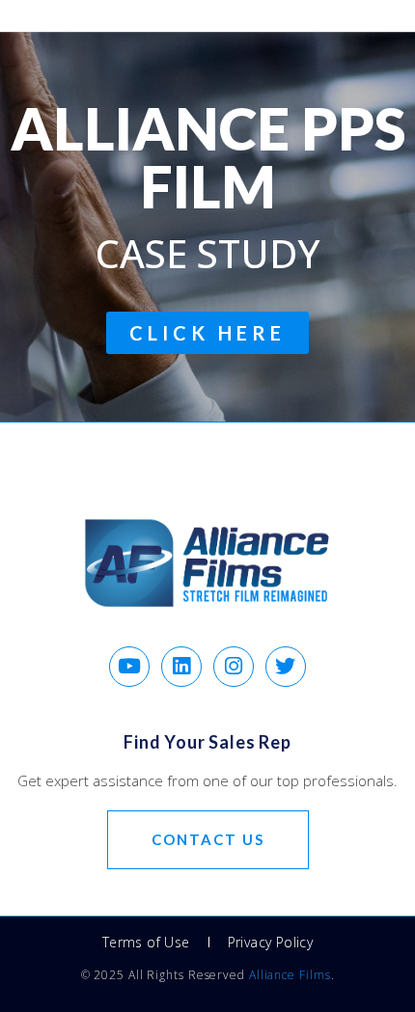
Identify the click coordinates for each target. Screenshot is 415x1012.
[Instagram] (233, 666)
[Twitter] (285, 666)
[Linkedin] (181, 666)
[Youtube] (129, 666)
